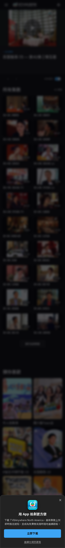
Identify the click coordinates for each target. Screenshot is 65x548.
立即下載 (32, 533)
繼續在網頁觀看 (32, 542)
